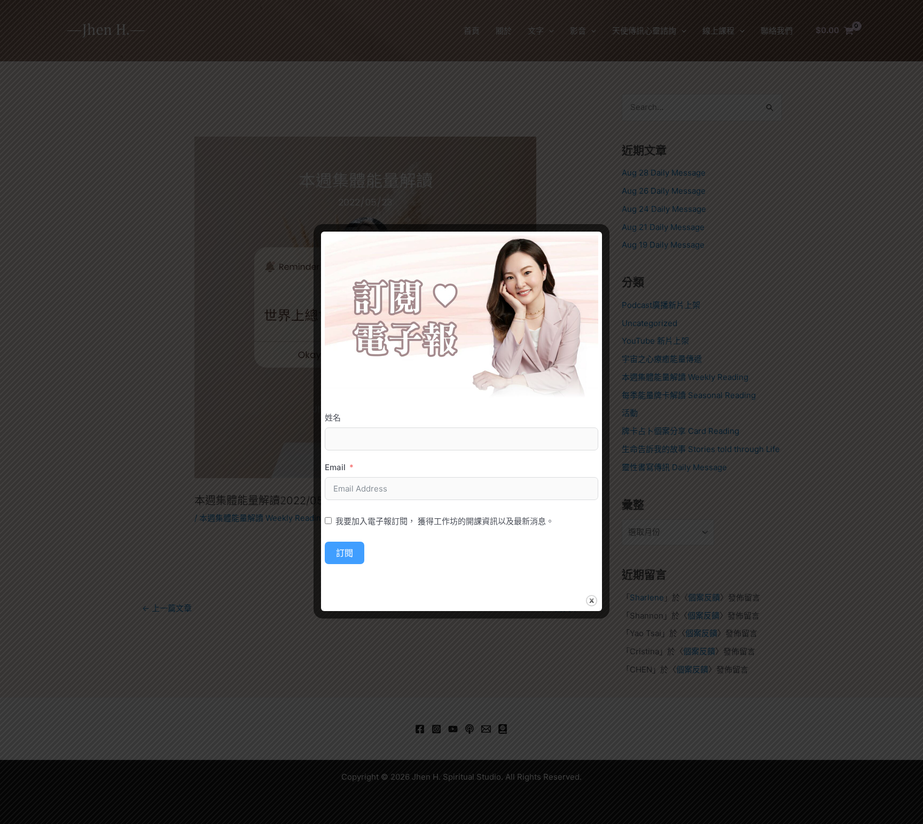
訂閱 (344, 553)
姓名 (333, 418)
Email (335, 467)
